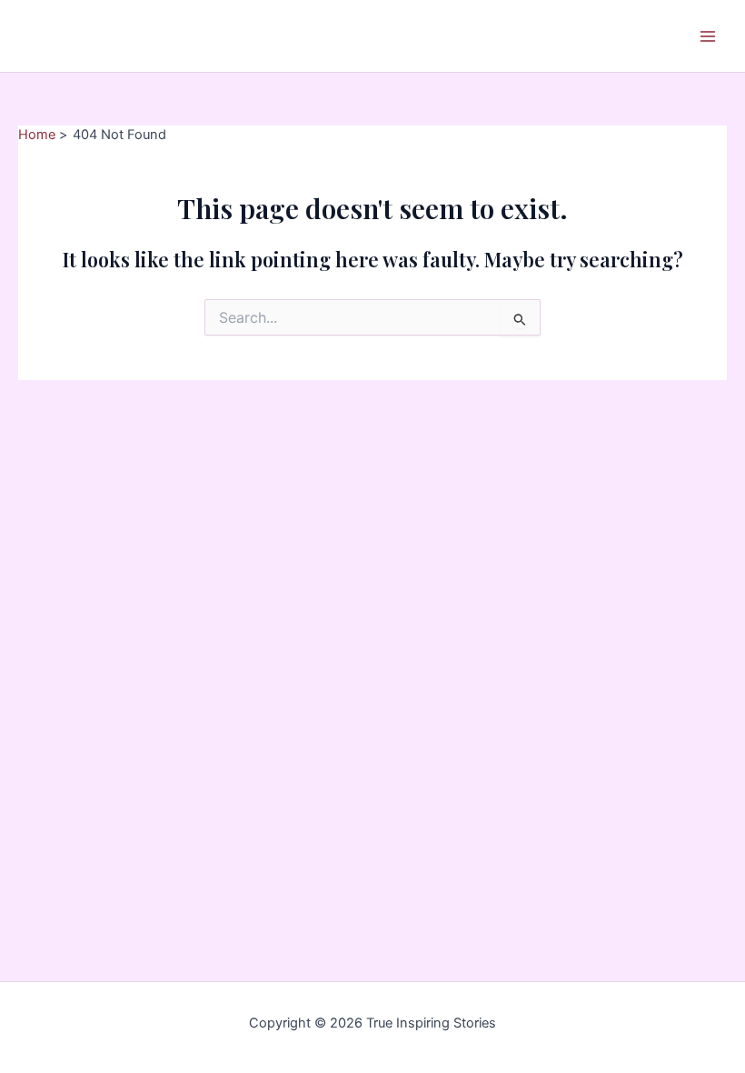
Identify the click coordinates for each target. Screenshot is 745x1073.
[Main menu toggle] (708, 36)
